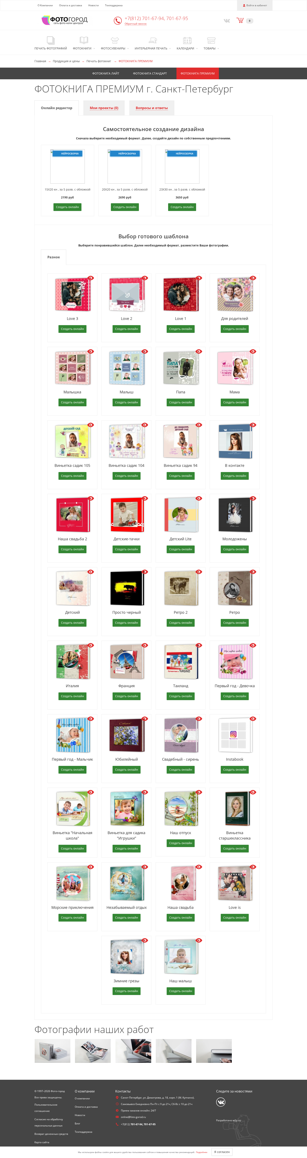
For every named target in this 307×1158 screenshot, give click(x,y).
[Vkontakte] (226, 20)
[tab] (56, 108)
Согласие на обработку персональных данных (48, 1122)
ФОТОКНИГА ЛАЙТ (105, 73)
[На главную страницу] (65, 20)
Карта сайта (41, 1142)
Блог (77, 1123)
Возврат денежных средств (51, 1134)
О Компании (45, 5)
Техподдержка (114, 5)
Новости (93, 5)
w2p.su (237, 1120)
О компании (82, 1098)
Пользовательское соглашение (45, 1108)
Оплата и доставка (70, 5)
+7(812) (156, 18)
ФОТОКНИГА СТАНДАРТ (150, 73)
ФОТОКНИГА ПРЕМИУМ (198, 73)
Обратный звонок (136, 23)
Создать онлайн (67, 207)
